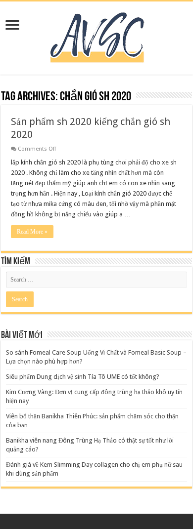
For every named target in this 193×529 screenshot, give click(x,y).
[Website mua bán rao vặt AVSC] (96, 36)
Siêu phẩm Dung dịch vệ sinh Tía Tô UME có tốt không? (82, 376)
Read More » (32, 231)
